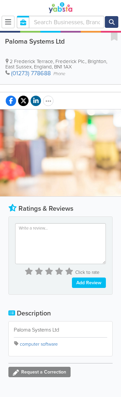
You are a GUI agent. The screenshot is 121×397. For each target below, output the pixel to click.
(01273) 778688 (31, 73)
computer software (39, 344)
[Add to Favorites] (114, 36)
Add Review (89, 282)
